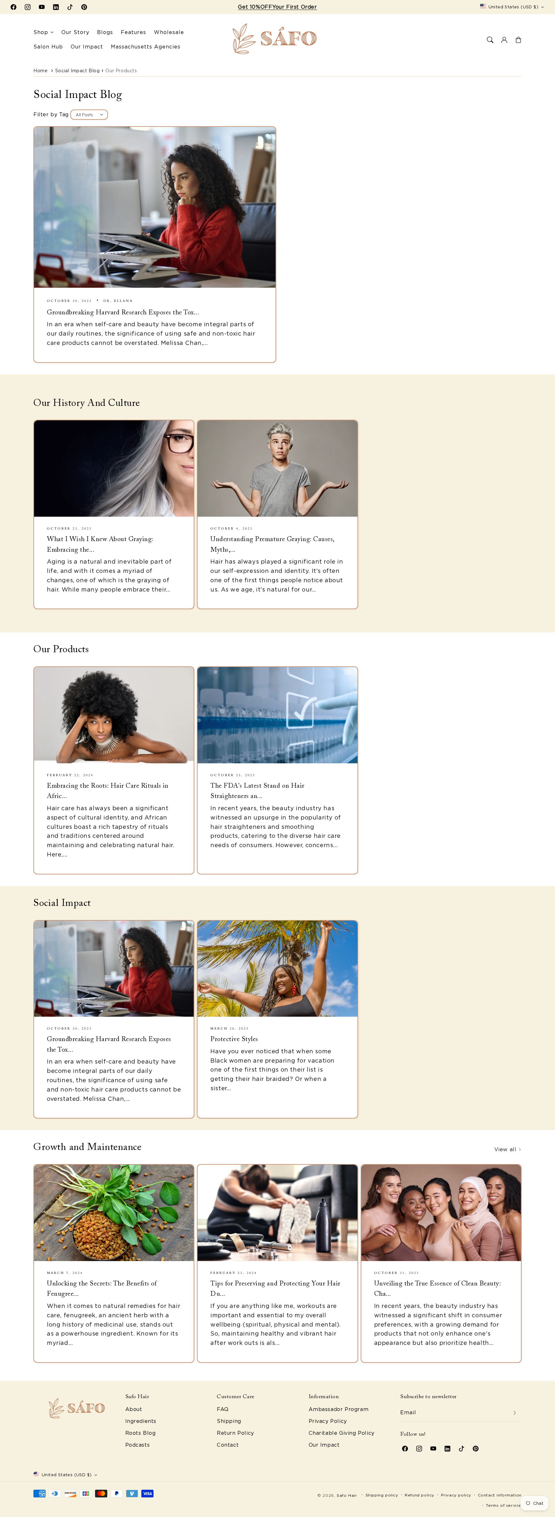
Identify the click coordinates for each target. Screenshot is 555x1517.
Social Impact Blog (77, 70)
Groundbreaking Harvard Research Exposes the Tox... (123, 313)
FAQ (223, 1409)
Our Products (121, 70)
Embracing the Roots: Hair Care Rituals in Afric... (108, 791)
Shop (40, 32)
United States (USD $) (513, 6)
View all (506, 1149)
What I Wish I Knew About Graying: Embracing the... (100, 544)
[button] (490, 40)
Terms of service (504, 1505)
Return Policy (235, 1433)
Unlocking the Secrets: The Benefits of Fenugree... (101, 1289)
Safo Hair (347, 1495)
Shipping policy (382, 1495)
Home (40, 70)
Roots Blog (140, 1433)
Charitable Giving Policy (341, 1433)
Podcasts (137, 1445)
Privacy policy (456, 1495)
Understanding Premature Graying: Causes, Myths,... (272, 544)
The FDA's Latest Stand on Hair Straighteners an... (257, 791)
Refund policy (419, 1495)
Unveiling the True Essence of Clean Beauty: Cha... (437, 1289)
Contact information (500, 1495)
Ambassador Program (339, 1409)
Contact (228, 1445)
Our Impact (324, 1445)
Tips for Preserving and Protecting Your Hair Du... (275, 1289)
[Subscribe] (514, 1413)
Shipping (229, 1421)
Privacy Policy (328, 1421)
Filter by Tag (51, 114)
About (133, 1409)
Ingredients (141, 1421)
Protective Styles (234, 1039)
